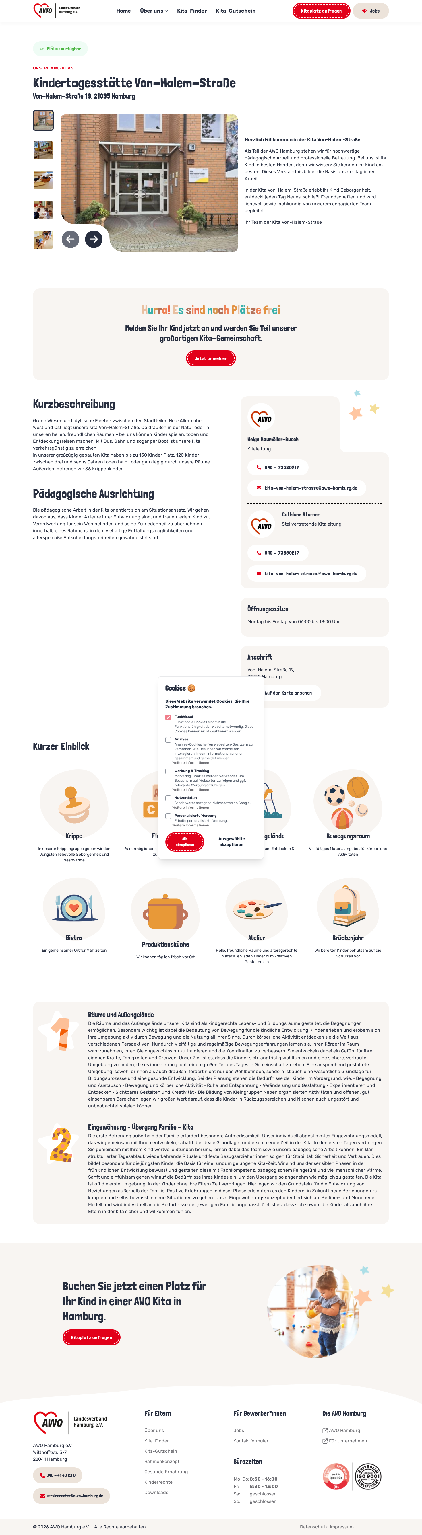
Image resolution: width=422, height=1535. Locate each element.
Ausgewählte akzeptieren (231, 841)
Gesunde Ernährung (166, 1471)
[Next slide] (93, 239)
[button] (43, 123)
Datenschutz (314, 1527)
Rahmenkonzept (161, 1461)
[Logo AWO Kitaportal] (57, 11)
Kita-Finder (192, 11)
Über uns (151, 11)
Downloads (156, 1492)
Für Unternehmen (348, 1441)
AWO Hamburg (344, 1430)
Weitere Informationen (190, 763)
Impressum (342, 1527)
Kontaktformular (250, 1441)
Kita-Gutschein (236, 11)
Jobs (238, 1430)
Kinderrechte (158, 1482)
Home (123, 11)
